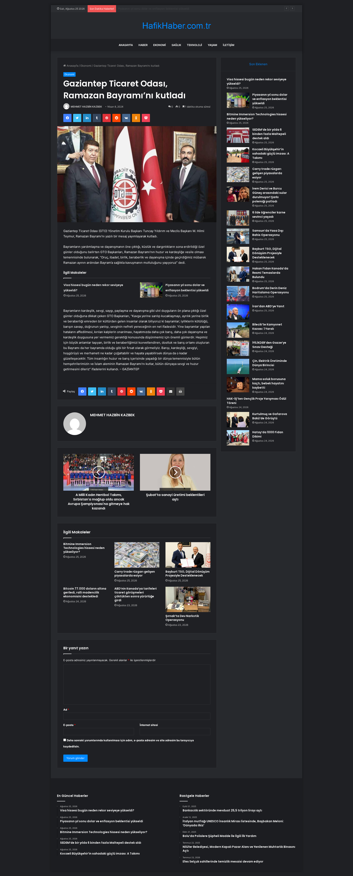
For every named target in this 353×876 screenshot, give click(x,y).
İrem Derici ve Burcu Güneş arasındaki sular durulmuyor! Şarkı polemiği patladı (269, 194)
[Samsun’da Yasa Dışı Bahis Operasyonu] (238, 236)
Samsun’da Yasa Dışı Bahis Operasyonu (267, 233)
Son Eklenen (258, 64)
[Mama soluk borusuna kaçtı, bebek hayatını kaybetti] (238, 384)
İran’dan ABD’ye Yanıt (268, 306)
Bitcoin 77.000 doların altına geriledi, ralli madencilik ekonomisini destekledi (84, 592)
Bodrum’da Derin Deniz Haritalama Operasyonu (270, 290)
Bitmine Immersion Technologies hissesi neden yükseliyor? (155, 8)
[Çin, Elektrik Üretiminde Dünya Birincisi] (238, 366)
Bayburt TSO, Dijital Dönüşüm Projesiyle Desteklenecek (187, 574)
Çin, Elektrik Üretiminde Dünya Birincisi (269, 363)
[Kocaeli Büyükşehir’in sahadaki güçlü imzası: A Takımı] (238, 155)
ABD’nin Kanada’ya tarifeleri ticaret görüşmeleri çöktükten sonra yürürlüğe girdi (135, 594)
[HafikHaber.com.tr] (176, 26)
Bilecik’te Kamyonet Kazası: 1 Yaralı (267, 326)
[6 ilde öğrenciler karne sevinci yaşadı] (238, 218)
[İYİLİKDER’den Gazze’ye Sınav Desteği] (238, 348)
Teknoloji (194, 45)
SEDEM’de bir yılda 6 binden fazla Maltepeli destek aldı (269, 134)
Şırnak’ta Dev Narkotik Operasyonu (182, 618)
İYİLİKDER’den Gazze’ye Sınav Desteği (269, 345)
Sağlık (176, 45)
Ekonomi (159, 45)
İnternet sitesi (149, 725)
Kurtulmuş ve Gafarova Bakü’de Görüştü (269, 416)
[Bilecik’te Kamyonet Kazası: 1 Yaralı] (238, 330)
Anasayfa (126, 45)
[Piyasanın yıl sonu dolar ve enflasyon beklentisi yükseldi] (151, 290)
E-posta (69, 725)
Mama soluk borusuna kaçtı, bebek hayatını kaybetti (269, 383)
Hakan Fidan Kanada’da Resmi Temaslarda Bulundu (270, 272)
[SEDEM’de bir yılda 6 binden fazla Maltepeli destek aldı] (238, 135)
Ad (66, 709)
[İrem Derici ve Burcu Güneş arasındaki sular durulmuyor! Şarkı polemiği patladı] (238, 194)
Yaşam (212, 45)
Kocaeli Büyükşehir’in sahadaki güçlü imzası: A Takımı (270, 153)
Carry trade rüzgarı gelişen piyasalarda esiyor (134, 574)
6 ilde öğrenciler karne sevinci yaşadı (268, 214)
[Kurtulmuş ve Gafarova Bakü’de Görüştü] (238, 419)
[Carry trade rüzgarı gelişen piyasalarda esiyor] (136, 555)
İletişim (228, 45)
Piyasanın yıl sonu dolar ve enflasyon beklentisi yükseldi (269, 99)
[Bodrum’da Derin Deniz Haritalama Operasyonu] (238, 293)
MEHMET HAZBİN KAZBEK (86, 106)
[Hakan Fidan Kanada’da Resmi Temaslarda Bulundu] (238, 274)
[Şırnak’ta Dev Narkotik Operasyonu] (187, 599)
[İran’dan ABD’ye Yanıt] (238, 312)
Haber (143, 45)
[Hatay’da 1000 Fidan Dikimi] (238, 437)
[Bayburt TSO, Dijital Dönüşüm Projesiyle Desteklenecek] (187, 555)
